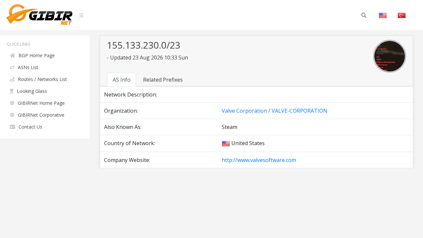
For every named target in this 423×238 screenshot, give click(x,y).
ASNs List (28, 67)
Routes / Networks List (42, 79)
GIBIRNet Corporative (41, 115)
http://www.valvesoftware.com (259, 160)
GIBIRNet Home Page (41, 103)
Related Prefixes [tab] (163, 79)
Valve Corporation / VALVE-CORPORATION (274, 110)
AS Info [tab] (122, 79)
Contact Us (30, 127)
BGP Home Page (37, 55)
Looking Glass (32, 91)
